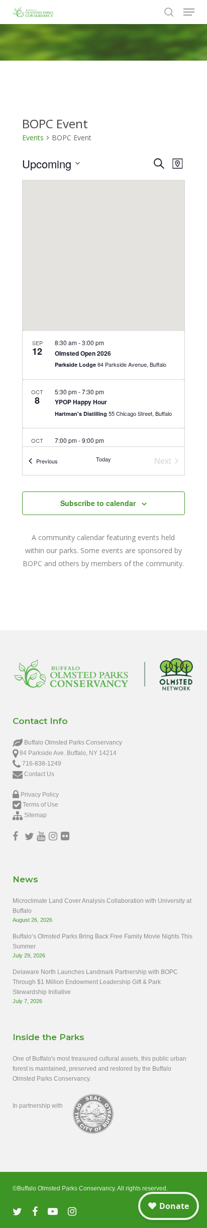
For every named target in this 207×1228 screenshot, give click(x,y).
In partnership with (38, 1105)
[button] (188, 12)
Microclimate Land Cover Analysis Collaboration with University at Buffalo (102, 905)
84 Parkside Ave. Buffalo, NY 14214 (68, 753)
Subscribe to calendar (98, 503)
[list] (103, 388)
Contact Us (39, 774)
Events (33, 137)
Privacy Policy (40, 794)
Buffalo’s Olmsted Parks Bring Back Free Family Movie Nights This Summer (102, 941)
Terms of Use (40, 804)
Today (103, 459)
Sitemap (35, 815)
